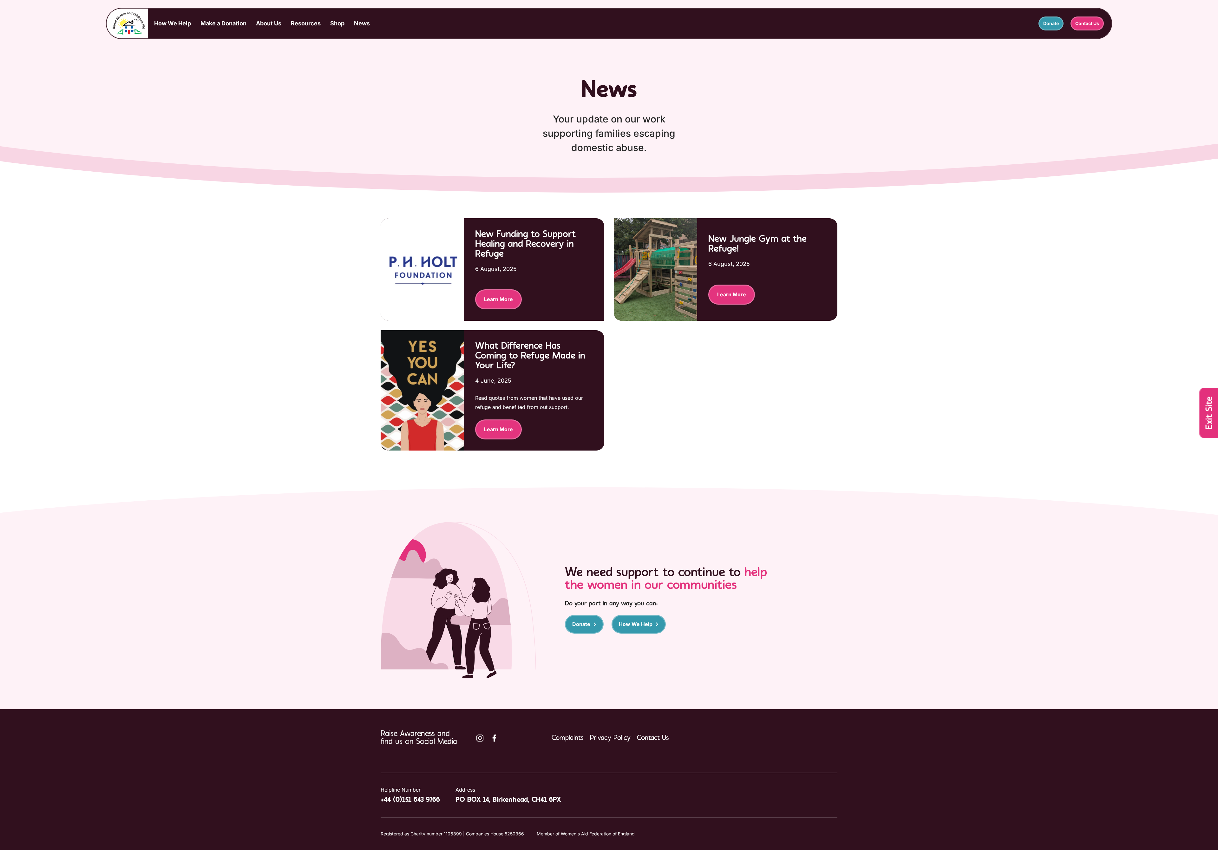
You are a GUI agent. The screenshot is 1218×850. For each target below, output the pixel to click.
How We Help (172, 23)
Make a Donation (223, 23)
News (362, 23)
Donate (1051, 23)
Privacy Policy (610, 738)
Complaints (568, 738)
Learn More (498, 299)
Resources (306, 23)
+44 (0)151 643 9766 (410, 800)
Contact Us (1087, 23)
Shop (337, 23)
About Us (268, 23)
